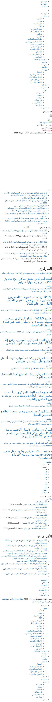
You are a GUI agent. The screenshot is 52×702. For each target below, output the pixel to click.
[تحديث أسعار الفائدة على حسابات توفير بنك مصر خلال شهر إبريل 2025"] (23, 564)
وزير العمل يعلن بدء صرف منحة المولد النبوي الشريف (26, 218)
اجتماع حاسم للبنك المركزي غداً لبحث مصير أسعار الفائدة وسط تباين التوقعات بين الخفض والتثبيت (27, 395)
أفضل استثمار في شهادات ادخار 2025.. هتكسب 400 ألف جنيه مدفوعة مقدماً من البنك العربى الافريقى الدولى (24, 557)
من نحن (44, 1)
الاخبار (44, 582)
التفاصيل (49, 286)
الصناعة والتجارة (36, 74)
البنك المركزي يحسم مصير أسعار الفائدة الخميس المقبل (26, 413)
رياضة (39, 95)
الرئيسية (44, 13)
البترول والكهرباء (36, 82)
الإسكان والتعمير (36, 49)
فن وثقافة (38, 100)
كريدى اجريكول (36, 31)
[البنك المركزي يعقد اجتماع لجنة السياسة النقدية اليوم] (31, 368)
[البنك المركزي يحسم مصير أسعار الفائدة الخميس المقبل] (30, 405)
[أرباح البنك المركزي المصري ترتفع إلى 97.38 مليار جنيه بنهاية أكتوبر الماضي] (26, 332)
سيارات (44, 87)
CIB (40, 26)
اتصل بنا (44, 4)
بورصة (44, 62)
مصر (40, 21)
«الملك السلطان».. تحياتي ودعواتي (24, 509)
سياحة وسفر (37, 102)
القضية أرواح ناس (30, 528)
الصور (45, 587)
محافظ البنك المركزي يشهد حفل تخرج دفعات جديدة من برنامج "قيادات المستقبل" (27, 454)
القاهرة (39, 36)
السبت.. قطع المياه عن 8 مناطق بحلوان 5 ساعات (29, 210)
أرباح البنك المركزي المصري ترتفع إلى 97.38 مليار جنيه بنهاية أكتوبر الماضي (28, 341)
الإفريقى (39, 51)
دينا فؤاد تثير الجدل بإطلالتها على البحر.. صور (31, 205)
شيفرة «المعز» (31, 517)
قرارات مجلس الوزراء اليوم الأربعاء (34, 198)
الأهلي (39, 18)
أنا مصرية (33, 504)
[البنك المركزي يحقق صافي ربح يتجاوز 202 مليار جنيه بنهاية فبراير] (27, 272)
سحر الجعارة (42, 504)
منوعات (39, 92)
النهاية (45, 492)
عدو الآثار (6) (32, 523)
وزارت (44, 69)
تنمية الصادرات (36, 28)
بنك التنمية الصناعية (35, 39)
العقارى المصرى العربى (33, 41)
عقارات (44, 84)
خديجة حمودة (42, 509)
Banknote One (17, 599)
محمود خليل (42, 517)
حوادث (39, 97)
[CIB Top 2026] (45, 122)
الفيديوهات (43, 590)
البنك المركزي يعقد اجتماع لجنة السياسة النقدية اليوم (27, 375)
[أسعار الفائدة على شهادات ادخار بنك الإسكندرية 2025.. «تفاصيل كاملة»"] (23, 541)
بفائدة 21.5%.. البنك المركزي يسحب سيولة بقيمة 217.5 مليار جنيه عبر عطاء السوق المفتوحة (27, 321)
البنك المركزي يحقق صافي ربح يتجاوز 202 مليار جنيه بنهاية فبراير (28, 280)
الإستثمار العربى (36, 54)
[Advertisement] (26, 161)
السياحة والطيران (35, 77)
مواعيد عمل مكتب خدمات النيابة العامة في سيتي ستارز (26, 573)
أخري (45, 90)
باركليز (39, 34)
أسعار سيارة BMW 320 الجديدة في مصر (32, 561)
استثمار (39, 72)
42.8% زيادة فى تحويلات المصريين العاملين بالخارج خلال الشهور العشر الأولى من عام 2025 (29, 300)
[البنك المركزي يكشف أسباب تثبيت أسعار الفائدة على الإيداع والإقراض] (26, 351)
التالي (45, 490)
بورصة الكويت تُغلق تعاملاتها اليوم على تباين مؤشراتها (27, 208)
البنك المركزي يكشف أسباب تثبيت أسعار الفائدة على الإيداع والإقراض (26, 359)
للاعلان (44, 6)
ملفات (44, 67)
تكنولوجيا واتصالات (40, 59)
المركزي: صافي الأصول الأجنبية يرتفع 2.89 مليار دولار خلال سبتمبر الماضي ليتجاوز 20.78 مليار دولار (28, 432)
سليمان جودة (42, 528)
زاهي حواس (42, 523)
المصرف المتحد (36, 44)
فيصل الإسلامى (36, 46)
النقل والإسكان (36, 79)
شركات (44, 64)
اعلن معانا (43, 595)
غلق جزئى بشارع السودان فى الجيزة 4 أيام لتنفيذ (28, 195)
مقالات (49, 498)
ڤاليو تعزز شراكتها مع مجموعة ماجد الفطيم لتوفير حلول (25, 192)
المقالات (44, 585)
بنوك (45, 16)
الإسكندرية (38, 23)
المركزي (39, 56)
